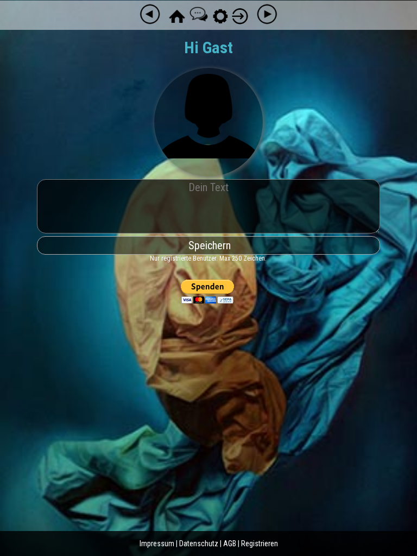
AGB (229, 543)
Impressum (157, 543)
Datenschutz (198, 543)
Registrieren (259, 543)
